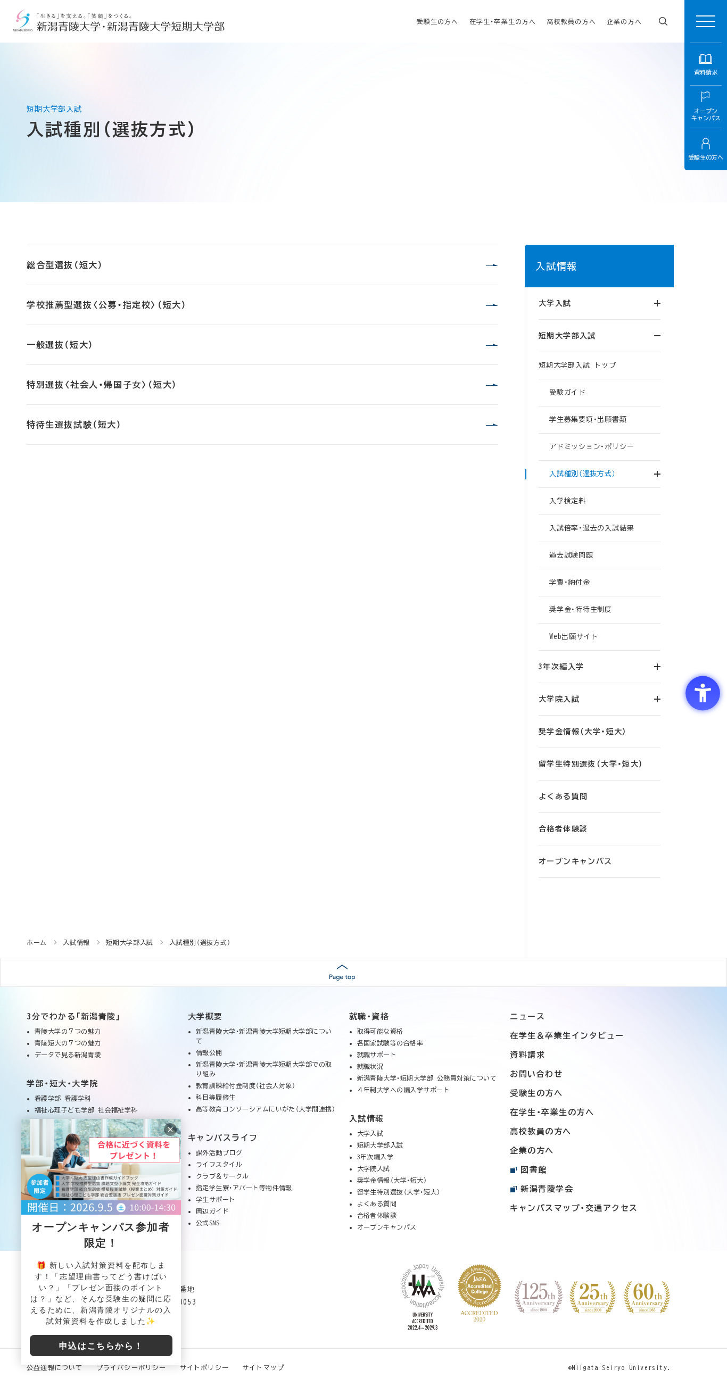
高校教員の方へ (571, 21)
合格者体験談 (563, 829)
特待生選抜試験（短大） (74, 424)
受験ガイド (567, 392)
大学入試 (370, 1133)
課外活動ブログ (219, 1152)
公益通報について (55, 1367)
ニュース (527, 1016)
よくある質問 (563, 796)
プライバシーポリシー (131, 1367)
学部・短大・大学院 (62, 1084)
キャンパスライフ (223, 1138)
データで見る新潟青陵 (68, 1054)
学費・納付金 (569, 582)
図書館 (534, 1170)
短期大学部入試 (380, 1145)
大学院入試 (373, 1168)
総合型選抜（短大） (65, 265)
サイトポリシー (204, 1367)
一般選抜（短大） (60, 345)
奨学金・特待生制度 (580, 609)
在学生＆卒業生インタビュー (567, 1036)
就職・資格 (369, 1016)
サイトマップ (263, 1367)
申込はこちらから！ (101, 1345)
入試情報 (556, 266)
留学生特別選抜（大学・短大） (591, 764)
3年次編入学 (375, 1156)
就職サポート (377, 1054)
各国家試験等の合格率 (390, 1043)
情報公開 (209, 1052)
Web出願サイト (573, 636)
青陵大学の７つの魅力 (68, 1031)
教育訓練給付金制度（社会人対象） (246, 1085)
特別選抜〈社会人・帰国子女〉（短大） (102, 384)
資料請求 (527, 1055)
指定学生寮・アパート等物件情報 (244, 1187)
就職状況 (370, 1066)
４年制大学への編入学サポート (403, 1089)
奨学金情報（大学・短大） (583, 731)
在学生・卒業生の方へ (502, 21)
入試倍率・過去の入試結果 (591, 528)
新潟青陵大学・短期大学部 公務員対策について (427, 1078)
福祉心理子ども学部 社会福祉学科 (86, 1110)
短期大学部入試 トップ (577, 365)
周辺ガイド (212, 1211)
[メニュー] (705, 21)
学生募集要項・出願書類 (588, 419)
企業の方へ (624, 21)
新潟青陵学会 (547, 1189)
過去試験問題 (571, 555)
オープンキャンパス (576, 861)
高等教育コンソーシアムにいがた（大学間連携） (266, 1109)
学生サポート (216, 1199)
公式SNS (207, 1222)
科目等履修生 (216, 1097)
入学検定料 (567, 500)
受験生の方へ (437, 21)
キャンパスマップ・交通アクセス (574, 1208)
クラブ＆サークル (222, 1176)
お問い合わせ (536, 1074)
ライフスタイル (219, 1164)
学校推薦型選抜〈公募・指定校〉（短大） (107, 305)
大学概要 (205, 1016)
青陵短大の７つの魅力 (68, 1043)
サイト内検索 (663, 21)
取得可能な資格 (380, 1031)
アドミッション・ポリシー (591, 446)
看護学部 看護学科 (63, 1098)
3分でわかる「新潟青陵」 (74, 1016)
